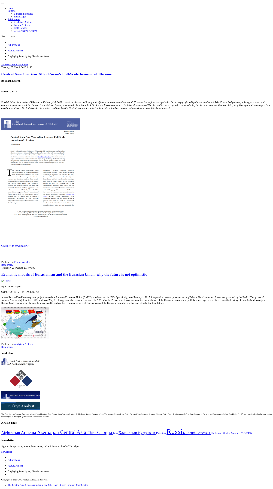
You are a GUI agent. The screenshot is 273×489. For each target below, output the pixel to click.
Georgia (105, 432)
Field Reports (20, 28)
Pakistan (161, 433)
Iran (115, 433)
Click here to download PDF (15, 245)
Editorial (12, 10)
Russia (177, 432)
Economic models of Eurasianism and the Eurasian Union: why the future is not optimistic (74, 274)
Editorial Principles (23, 13)
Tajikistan (217, 433)
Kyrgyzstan (147, 433)
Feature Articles (22, 25)
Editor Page (20, 16)
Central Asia (74, 432)
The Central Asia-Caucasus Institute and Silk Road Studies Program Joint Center (48, 485)
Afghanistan (11, 433)
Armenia (29, 432)
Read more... (7, 264)
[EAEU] (6, 281)
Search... (5, 36)
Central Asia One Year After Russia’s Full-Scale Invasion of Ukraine (56, 74)
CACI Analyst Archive (25, 30)
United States (230, 433)
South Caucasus (199, 433)
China (92, 433)
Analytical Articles (23, 22)
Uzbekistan (245, 433)
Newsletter (6, 451)
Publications (14, 19)
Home (11, 8)
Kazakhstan (128, 432)
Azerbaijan (48, 432)
